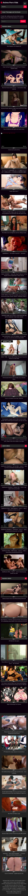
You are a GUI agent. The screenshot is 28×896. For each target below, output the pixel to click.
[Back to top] (23, 891)
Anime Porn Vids (10, 2)
